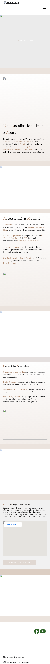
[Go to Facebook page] (36, 631)
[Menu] (44, 7)
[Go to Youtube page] (43, 631)
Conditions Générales (13, 657)
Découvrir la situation (19, 562)
